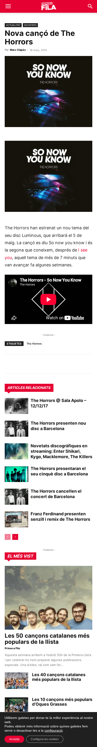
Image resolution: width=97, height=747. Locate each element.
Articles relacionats (29, 387)
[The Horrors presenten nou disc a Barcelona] (16, 429)
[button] (8, 6)
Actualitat (13, 25)
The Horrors (34, 343)
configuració (53, 730)
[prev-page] (8, 537)
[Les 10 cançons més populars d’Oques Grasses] (16, 705)
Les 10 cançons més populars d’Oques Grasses (62, 702)
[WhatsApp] (9, 364)
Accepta (14, 739)
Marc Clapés (18, 49)
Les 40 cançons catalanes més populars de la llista (58, 677)
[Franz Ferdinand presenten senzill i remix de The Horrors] (16, 519)
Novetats (30, 25)
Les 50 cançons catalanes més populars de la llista (47, 638)
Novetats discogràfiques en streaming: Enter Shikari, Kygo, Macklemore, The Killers (61, 451)
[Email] (52, 364)
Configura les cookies (45, 739)
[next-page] (15, 537)
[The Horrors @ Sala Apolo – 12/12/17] (16, 406)
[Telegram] (20, 364)
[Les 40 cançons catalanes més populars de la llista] (16, 680)
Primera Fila (12, 648)
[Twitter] (31, 364)
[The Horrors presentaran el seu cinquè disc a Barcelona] (16, 474)
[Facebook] (42, 364)
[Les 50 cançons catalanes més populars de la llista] (48, 598)
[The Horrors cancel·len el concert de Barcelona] (16, 497)
